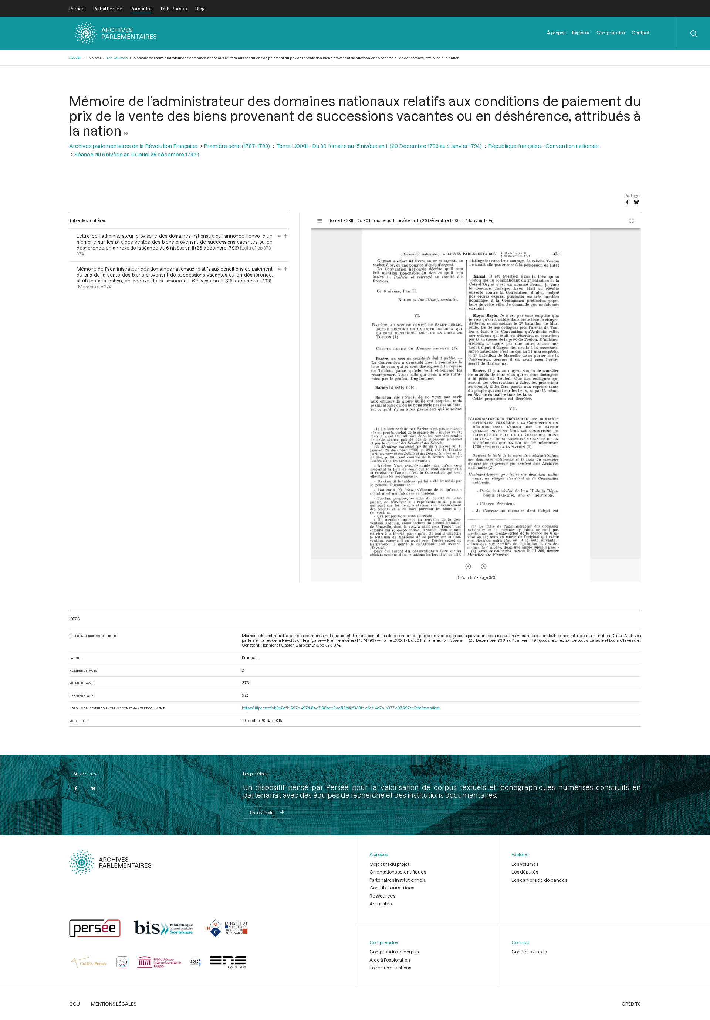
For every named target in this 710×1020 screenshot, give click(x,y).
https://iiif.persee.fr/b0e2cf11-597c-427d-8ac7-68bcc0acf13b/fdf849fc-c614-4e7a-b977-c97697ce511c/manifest (341, 707)
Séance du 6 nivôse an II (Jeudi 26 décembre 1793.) (136, 154)
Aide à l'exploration (389, 959)
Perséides (141, 8)
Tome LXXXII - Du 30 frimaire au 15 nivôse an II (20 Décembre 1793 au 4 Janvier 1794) (379, 146)
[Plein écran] (631, 220)
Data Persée (174, 8)
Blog (199, 8)
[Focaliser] (286, 235)
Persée (77, 8)
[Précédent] (468, 566)
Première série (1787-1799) (237, 146)
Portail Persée (107, 8)
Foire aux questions (390, 967)
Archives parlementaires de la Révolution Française (133, 146)
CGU (74, 1003)
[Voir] (126, 130)
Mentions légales (113, 1003)
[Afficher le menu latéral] (320, 220)
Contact (640, 32)
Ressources (382, 895)
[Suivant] (483, 566)
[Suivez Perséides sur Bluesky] (93, 788)
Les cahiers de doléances (539, 879)
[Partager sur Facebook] (627, 202)
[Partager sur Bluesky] (636, 202)
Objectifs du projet (389, 864)
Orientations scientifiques (397, 871)
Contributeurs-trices (391, 887)
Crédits (631, 1003)
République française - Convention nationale (543, 146)
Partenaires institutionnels (397, 879)
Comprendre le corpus (394, 951)
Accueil (75, 57)
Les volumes (117, 58)
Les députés (524, 871)
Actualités (380, 903)
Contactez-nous (529, 951)
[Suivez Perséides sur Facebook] (75, 788)
